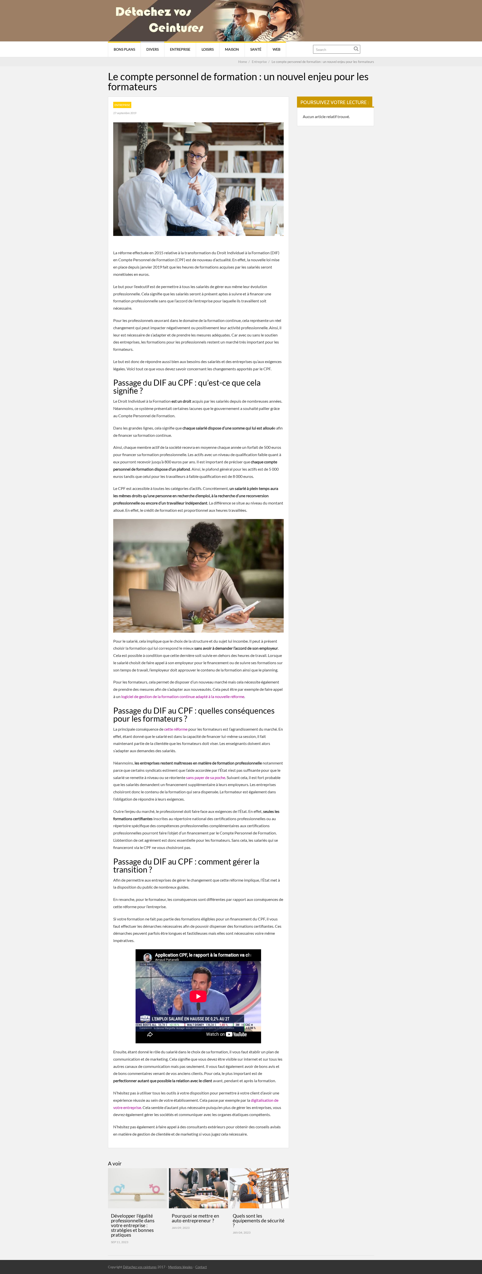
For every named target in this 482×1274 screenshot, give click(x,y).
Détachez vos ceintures (140, 1267)
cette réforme (176, 729)
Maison (232, 49)
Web (276, 49)
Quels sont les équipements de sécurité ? (258, 1220)
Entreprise (180, 49)
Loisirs (208, 49)
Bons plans (124, 49)
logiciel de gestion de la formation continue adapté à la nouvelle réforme (182, 696)
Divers (152, 49)
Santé (255, 49)
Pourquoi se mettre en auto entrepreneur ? (195, 1218)
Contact (201, 1267)
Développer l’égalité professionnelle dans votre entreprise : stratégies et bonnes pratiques (132, 1225)
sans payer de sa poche (205, 777)
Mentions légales (180, 1267)
